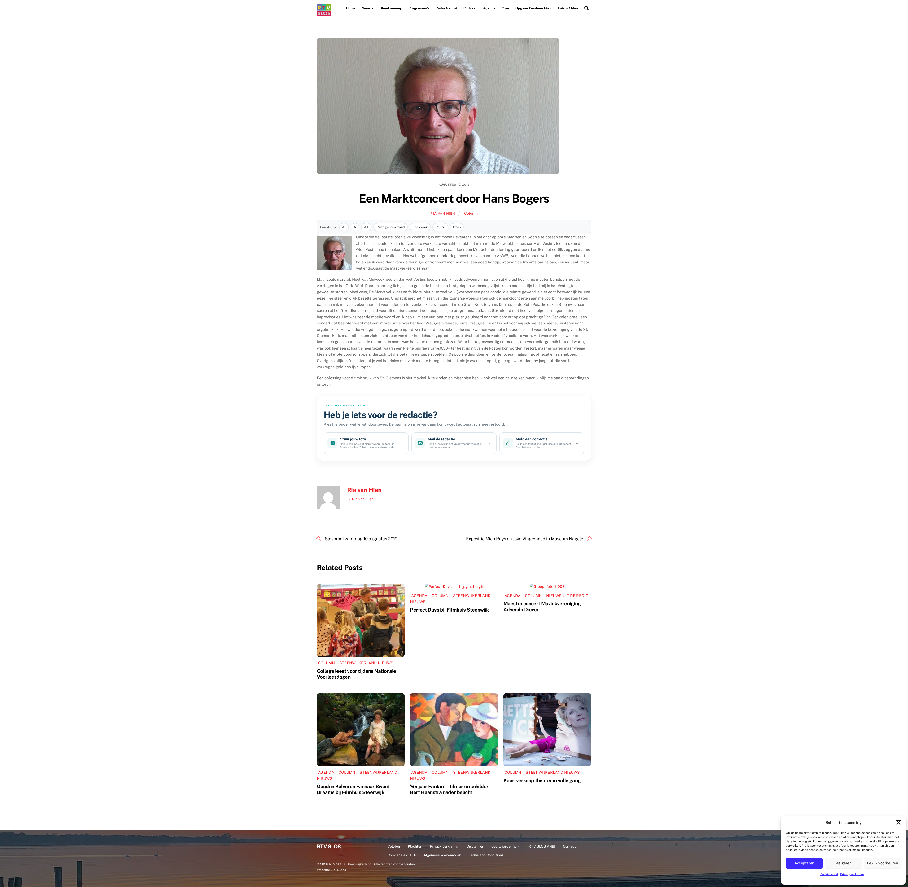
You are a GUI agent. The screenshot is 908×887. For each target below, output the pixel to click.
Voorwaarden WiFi (506, 846)
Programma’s (419, 8)
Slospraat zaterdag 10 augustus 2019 (361, 538)
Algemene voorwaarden (442, 855)
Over (505, 8)
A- (344, 227)
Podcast (470, 8)
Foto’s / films (568, 8)
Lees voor (420, 227)
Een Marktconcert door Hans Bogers (454, 198)
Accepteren (804, 863)
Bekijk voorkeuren (882, 863)
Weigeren (843, 863)
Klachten (415, 846)
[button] (898, 822)
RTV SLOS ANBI (542, 846)
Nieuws (368, 8)
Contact (569, 846)
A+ (366, 227)
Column (471, 213)
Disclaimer (475, 846)
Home (350, 8)
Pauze (440, 227)
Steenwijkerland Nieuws (366, 663)
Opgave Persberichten (533, 8)
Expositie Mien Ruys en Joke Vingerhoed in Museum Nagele (524, 538)
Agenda (489, 8)
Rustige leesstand (390, 227)
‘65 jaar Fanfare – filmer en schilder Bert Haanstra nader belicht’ (449, 789)
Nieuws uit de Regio (567, 596)
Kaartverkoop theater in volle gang (542, 780)
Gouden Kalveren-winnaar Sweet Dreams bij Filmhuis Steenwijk (353, 789)
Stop (457, 227)
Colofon (394, 846)
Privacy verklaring (852, 874)
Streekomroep (391, 8)
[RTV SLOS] (324, 14)
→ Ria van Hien (360, 499)
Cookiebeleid (829, 874)
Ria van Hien (442, 213)
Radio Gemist (446, 8)
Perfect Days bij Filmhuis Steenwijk (449, 610)
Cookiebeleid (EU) (402, 855)
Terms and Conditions (486, 855)
